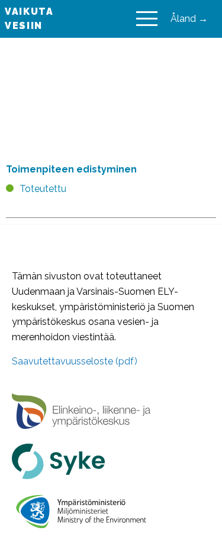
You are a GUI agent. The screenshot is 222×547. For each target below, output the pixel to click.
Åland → (189, 18)
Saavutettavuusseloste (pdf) (74, 361)
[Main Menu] (146, 19)
